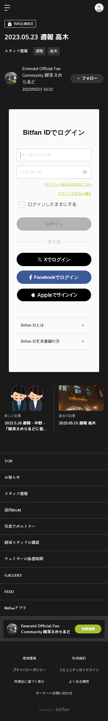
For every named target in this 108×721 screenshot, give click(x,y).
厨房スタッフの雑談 (21, 542)
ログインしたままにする (52, 205)
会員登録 (88, 629)
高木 (54, 51)
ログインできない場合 (74, 194)
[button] (54, 295)
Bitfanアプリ (15, 607)
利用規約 (79, 658)
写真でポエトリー (19, 526)
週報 (39, 51)
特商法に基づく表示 (29, 681)
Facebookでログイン (56, 277)
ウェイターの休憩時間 (23, 558)
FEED (9, 591)
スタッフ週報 (16, 51)
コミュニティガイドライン (79, 670)
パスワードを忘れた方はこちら (68, 184)
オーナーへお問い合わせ (54, 693)
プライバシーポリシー (29, 670)
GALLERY (13, 575)
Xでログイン (57, 259)
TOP (8, 460)
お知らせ (12, 477)
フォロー (89, 78)
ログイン (99, 7)
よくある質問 (79, 681)
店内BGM (12, 510)
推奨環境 (29, 658)
